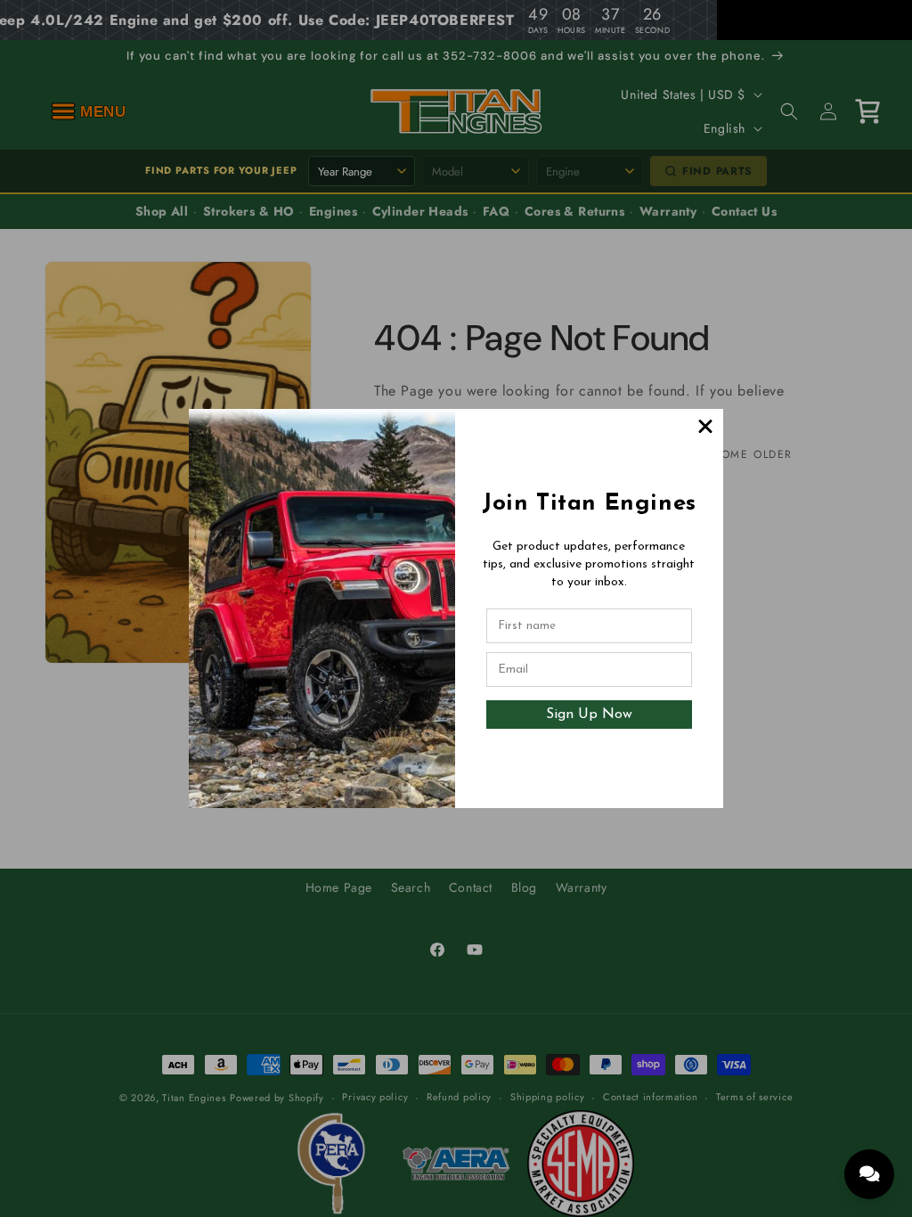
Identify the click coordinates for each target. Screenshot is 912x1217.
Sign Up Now (589, 714)
